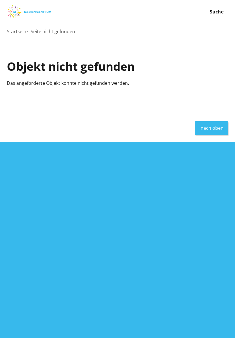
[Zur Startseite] (59, 12)
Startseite (17, 31)
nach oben (212, 128)
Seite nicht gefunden (53, 31)
